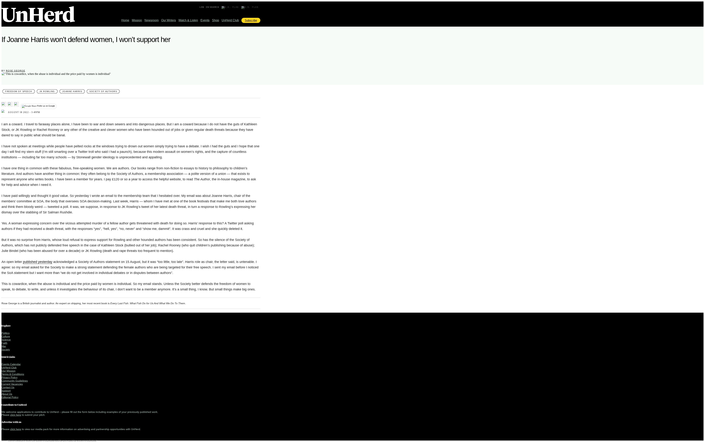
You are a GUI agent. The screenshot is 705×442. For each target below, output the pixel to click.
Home (125, 20)
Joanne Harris (72, 91)
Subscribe (251, 20)
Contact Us (7, 387)
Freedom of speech (18, 91)
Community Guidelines (14, 380)
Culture (5, 336)
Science (6, 339)
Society (5, 349)
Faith (4, 342)
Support (6, 390)
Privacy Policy (9, 377)
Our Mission (8, 370)
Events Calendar (11, 364)
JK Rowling (47, 91)
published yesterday (37, 262)
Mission (137, 20)
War (3, 346)
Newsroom (151, 20)
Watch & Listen (188, 20)
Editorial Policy (9, 397)
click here (15, 414)
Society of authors (103, 91)
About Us (6, 393)
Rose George (15, 71)
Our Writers (168, 20)
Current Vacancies (12, 384)
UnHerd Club (230, 20)
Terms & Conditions (12, 374)
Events (204, 20)
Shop (215, 20)
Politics (5, 333)
